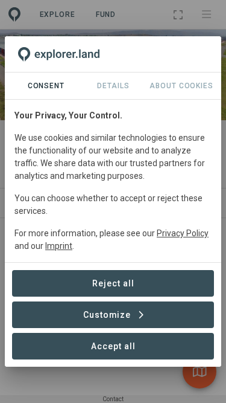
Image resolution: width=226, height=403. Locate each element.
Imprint (58, 246)
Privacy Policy (183, 233)
